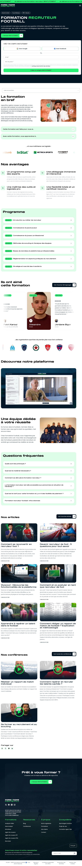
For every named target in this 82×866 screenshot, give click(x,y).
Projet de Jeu (63, 826)
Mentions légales (36, 863)
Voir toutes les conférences (62, 654)
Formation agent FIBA (65, 829)
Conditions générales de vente (48, 863)
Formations (44, 826)
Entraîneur (8, 829)
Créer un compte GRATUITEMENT (41, 70)
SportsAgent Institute (65, 823)
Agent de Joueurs (10, 832)
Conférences (27, 826)
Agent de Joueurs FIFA (11, 838)
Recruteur (8, 841)
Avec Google (23, 49)
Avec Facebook (61, 49)
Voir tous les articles (64, 516)
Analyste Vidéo (9, 823)
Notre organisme (46, 823)
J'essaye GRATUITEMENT (10, 35)
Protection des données (61, 863)
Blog (24, 823)
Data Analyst (9, 826)
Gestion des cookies (72, 863)
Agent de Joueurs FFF (11, 835)
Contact (43, 832)
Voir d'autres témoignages (62, 285)
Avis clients (44, 829)
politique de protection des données (41, 66)
